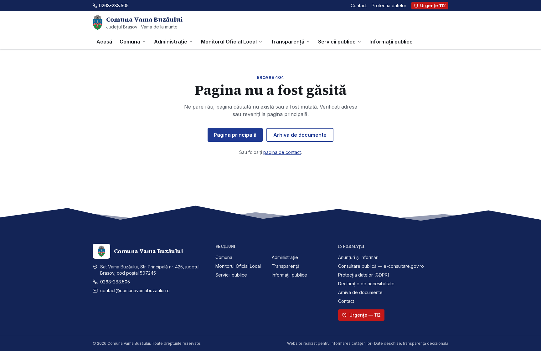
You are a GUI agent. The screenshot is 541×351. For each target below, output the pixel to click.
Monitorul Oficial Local (229, 41)
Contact (359, 5)
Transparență (287, 41)
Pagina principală (235, 135)
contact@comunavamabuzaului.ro (135, 290)
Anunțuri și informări (358, 257)
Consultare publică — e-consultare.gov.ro (381, 266)
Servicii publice (337, 41)
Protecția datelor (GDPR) (363, 274)
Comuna (130, 41)
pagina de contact (282, 152)
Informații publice (391, 41)
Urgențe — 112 (365, 315)
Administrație (170, 41)
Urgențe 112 (433, 5)
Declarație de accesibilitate (366, 283)
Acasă (104, 41)
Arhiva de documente (300, 135)
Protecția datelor (389, 5)
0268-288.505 (115, 281)
